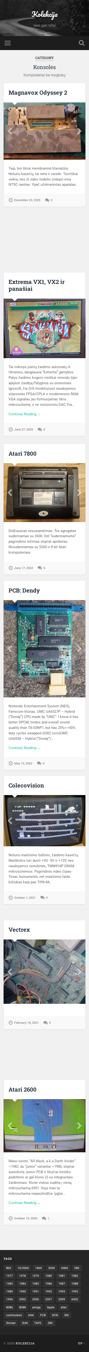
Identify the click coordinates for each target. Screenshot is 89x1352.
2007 (48, 1299)
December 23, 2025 (27, 200)
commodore (14, 1315)
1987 (61, 1283)
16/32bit (23, 1268)
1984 (22, 1283)
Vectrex (19, 929)
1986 (48, 1283)
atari (64, 1307)
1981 (61, 1276)
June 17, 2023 (23, 568)
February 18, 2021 (26, 1022)
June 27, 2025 (23, 429)
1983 (9, 1283)
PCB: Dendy (24, 590)
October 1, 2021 (25, 897)
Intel (31, 1315)
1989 (9, 1291)
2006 (35, 1299)
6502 (74, 1299)
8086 (9, 1307)
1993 (61, 1291)
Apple (50, 1307)
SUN (25, 1323)
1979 (35, 1276)
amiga (36, 1307)
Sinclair (11, 1323)
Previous (9, 131)
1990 (22, 1291)
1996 (9, 1299)
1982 (74, 1276)
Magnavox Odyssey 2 (38, 92)
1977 (9, 1276)
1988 (74, 1283)
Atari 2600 (23, 1089)
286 (76, 1268)
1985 (35, 1283)
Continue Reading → (25, 414)
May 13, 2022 (23, 763)
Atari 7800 (23, 453)
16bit (38, 1268)
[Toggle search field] (81, 43)
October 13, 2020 (25, 1218)
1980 (48, 1276)
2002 (22, 1299)
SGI (66, 1315)
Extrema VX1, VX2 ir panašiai (37, 285)
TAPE (37, 1323)
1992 (48, 1291)
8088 (22, 1307)
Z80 (50, 1323)
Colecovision (26, 785)
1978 (22, 1276)
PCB (43, 1315)
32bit (51, 1268)
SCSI (55, 1315)
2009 (61, 1299)
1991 (35, 1291)
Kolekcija (45, 14)
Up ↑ (81, 1343)
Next (79, 131)
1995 (74, 1291)
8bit (8, 1268)
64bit (64, 1268)
